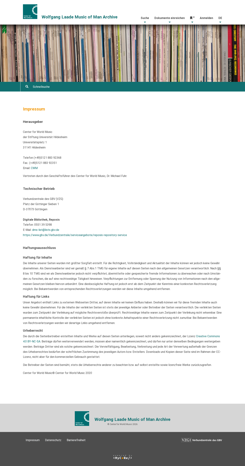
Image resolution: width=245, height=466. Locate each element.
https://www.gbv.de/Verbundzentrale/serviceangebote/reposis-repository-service (75, 235)
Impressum (33, 440)
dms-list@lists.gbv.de (45, 230)
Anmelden (206, 18)
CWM (34, 168)
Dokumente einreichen (169, 18)
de (220, 18)
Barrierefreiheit (76, 440)
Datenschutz (53, 440)
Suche (145, 18)
